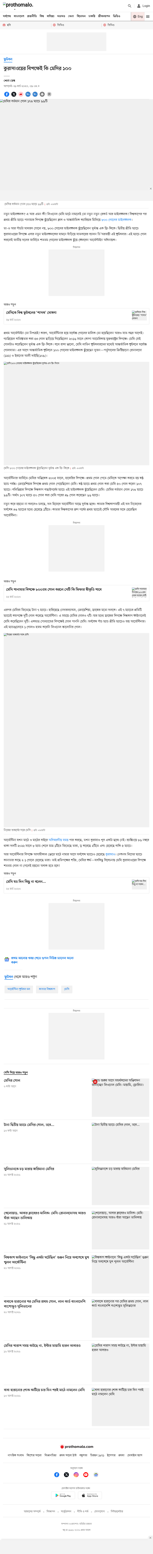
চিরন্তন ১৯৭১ (97, 1455)
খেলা (71, 16)
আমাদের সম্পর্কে (32, 1511)
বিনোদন (81, 16)
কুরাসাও (110, 854)
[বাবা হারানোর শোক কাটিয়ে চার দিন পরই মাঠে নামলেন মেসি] (120, 1407)
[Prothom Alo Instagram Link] (78, 1475)
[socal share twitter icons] (14, 96)
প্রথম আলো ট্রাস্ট (68, 1455)
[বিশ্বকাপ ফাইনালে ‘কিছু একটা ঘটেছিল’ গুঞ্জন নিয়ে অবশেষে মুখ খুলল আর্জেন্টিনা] (120, 1274)
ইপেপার (111, 1455)
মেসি (66, 989)
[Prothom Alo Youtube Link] (88, 1475)
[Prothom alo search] (129, 6)
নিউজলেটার (117, 1511)
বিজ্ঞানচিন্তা (51, 1455)
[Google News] (96, 1475)
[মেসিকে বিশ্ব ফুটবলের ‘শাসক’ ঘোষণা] (139, 315)
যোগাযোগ (99, 1511)
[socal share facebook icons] (7, 96)
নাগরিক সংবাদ (16, 1455)
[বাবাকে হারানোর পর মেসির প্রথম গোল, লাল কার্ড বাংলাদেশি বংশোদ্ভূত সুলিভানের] (120, 1318)
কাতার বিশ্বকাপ (47, 989)
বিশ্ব (42, 16)
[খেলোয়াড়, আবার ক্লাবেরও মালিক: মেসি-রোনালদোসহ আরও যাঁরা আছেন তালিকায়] (120, 1230)
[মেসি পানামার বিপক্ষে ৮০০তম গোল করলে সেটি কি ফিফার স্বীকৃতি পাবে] (139, 592)
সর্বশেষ (7, 16)
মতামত (61, 16)
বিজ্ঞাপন (51, 1511)
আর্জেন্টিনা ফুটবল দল (18, 989)
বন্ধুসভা (83, 1455)
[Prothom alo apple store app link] (90, 1496)
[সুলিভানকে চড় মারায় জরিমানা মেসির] (120, 1186)
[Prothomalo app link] (63, 1496)
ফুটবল (8, 59)
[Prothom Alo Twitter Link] (68, 1475)
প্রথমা (121, 1455)
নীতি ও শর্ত (82, 1511)
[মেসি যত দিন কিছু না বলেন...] (139, 884)
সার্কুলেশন (66, 1511)
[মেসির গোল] (120, 1097)
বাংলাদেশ (19, 16)
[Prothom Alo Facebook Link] (58, 1475)
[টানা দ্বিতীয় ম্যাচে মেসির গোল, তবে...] (120, 1142)
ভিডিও (116, 16)
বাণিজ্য (50, 16)
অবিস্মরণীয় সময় (58, 840)
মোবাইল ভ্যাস (134, 1455)
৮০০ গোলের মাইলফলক (116, 220)
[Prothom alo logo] (76, 1447)
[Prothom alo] (19, 6)
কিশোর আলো (34, 1455)
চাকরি (92, 16)
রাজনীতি (32, 16)
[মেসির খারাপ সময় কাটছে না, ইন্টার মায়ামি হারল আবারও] (120, 1363)
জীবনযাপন (104, 16)
